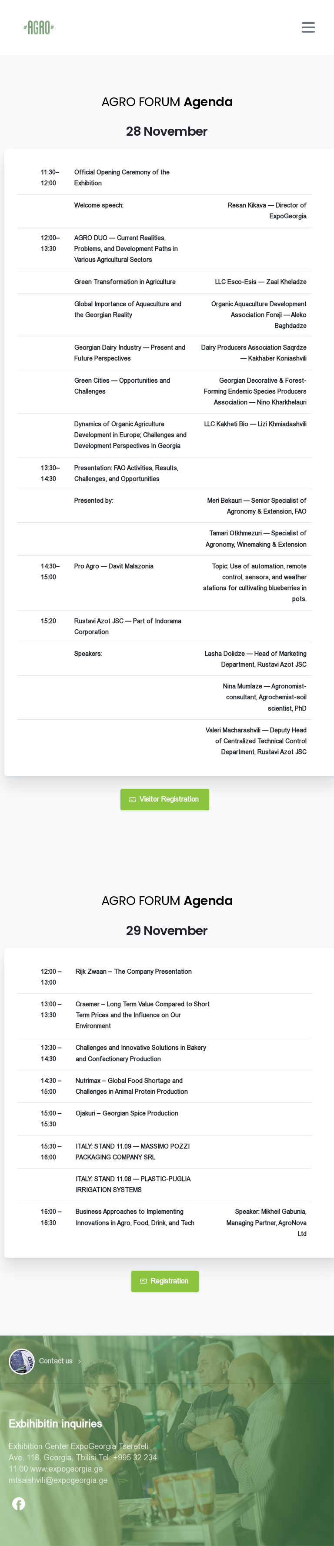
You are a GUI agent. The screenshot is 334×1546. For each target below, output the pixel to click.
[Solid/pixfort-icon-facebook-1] (19, 1503)
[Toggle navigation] (308, 27)
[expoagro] (22, 1362)
